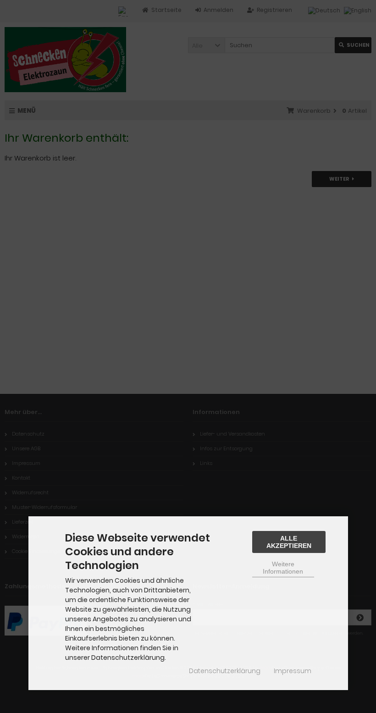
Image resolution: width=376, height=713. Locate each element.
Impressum (292, 670)
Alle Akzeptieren (288, 542)
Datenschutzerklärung (224, 670)
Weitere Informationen (283, 567)
